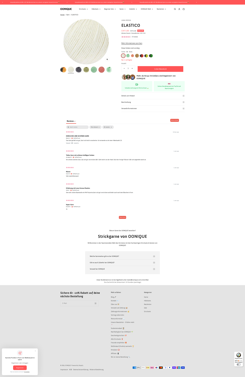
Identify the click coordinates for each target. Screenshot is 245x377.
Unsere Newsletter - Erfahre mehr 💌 (122, 323)
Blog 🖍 (113, 297)
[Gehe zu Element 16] (86, 70)
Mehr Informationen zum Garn (131, 43)
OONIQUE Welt (146, 9)
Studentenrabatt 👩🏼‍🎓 (117, 328)
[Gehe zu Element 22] (101, 70)
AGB (70, 369)
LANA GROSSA (126, 20)
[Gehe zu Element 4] (71, 70)
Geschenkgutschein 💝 (119, 335)
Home (62, 15)
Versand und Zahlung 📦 (119, 308)
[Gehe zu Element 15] (79, 70)
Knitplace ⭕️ (115, 350)
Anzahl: (123, 63)
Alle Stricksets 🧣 (117, 339)
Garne (122, 9)
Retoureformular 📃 (118, 318)
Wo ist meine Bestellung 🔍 (120, 357)
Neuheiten (160, 9)
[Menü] (242, 353)
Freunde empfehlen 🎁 (119, 342)
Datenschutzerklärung (80, 369)
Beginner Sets (109, 9)
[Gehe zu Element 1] (63, 70)
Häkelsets (95, 9)
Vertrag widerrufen (117, 315)
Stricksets (82, 9)
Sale (145, 308)
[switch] (239, 364)
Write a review (174, 120)
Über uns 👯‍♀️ (115, 304)
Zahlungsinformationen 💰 (120, 311)
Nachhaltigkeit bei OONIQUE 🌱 (122, 332)
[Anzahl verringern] (124, 68)
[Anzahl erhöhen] (132, 68)
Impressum (64, 369)
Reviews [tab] (71, 121)
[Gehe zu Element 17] (94, 70)
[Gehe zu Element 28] (109, 70)
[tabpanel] (122, 173)
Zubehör (132, 9)
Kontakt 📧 (115, 301)
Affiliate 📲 (115, 353)
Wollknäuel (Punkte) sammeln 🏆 (122, 346)
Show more (122, 217)
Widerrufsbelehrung (97, 369)
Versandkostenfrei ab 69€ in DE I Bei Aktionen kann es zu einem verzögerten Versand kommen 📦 (82, 2)
